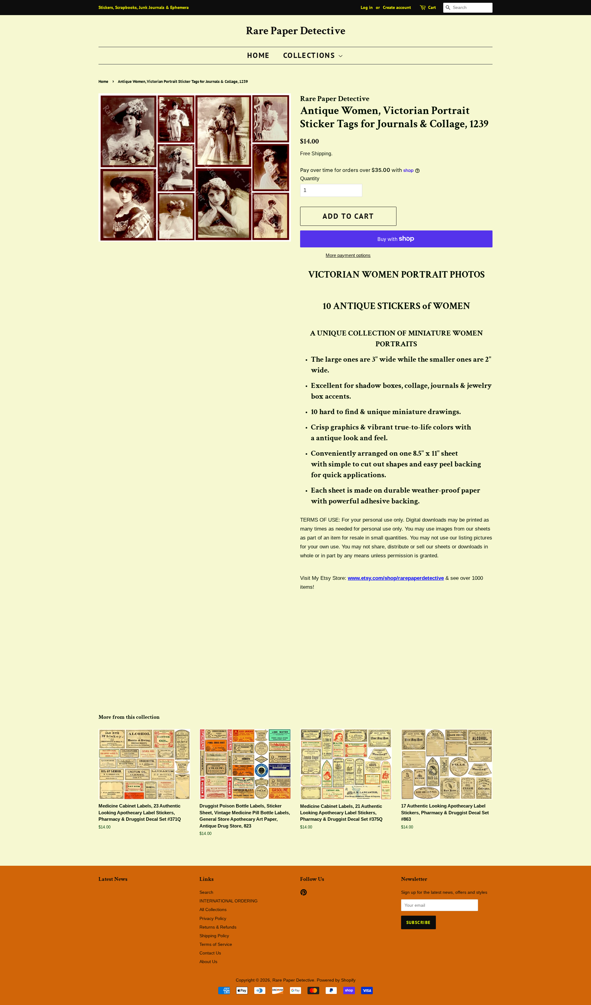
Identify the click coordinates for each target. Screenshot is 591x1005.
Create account (397, 7)
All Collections (213, 909)
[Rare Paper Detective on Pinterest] (303, 893)
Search (206, 892)
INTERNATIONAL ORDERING (228, 900)
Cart (432, 7)
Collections (310, 55)
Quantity (310, 178)
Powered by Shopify (336, 980)
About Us (208, 961)
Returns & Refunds (217, 927)
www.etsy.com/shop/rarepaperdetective (396, 578)
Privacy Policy (212, 918)
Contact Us (210, 952)
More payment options (348, 255)
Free (305, 153)
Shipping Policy (214, 935)
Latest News (112, 879)
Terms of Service (215, 944)
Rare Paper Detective (295, 31)
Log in (367, 7)
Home (258, 55)
